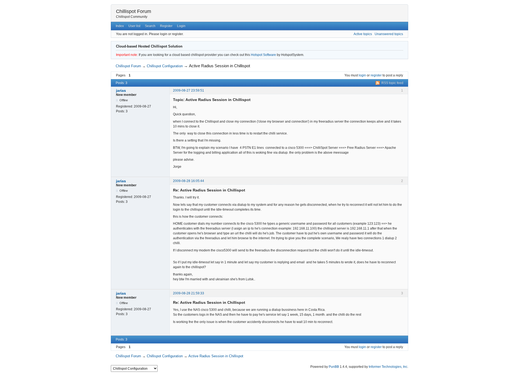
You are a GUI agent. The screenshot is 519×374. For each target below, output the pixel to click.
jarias (121, 90)
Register (166, 26)
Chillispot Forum (133, 11)
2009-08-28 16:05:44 (188, 181)
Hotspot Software (263, 55)
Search (150, 26)
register (376, 75)
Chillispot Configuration (165, 66)
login (362, 75)
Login (181, 26)
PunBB (334, 367)
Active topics (363, 34)
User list (134, 26)
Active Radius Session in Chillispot (219, 65)
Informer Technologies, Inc (388, 367)
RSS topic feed (392, 83)
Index (120, 26)
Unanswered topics (389, 34)
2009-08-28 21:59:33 (188, 293)
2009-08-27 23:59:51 (188, 90)
